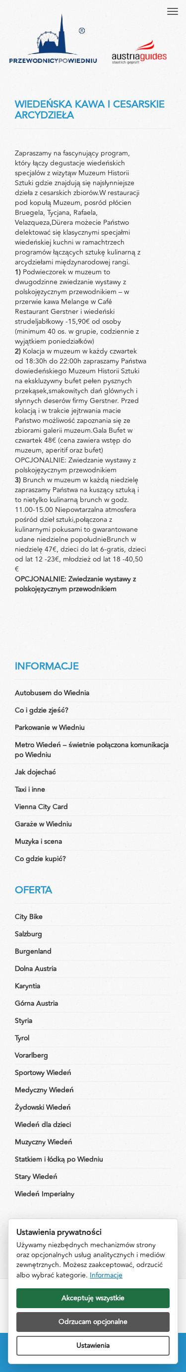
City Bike (29, 917)
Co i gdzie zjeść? (41, 710)
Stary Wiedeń (36, 1176)
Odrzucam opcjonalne (93, 1322)
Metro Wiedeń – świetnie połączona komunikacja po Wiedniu (92, 750)
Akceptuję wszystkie (93, 1298)
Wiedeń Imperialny (44, 1194)
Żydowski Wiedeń (43, 1107)
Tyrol (22, 1038)
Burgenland (33, 951)
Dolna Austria (36, 969)
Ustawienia (93, 1345)
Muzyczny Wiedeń (43, 1142)
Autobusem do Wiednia (52, 693)
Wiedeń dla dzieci (43, 1124)
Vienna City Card (41, 807)
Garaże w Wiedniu (43, 824)
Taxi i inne (30, 789)
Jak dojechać (35, 772)
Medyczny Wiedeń (44, 1090)
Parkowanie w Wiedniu (50, 727)
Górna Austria (36, 1003)
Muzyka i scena (38, 841)
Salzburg (28, 934)
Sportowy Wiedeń (43, 1072)
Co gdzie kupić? (40, 859)
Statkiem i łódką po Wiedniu (59, 1159)
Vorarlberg (31, 1055)
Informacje (106, 1275)
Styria (23, 1021)
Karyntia (27, 986)
